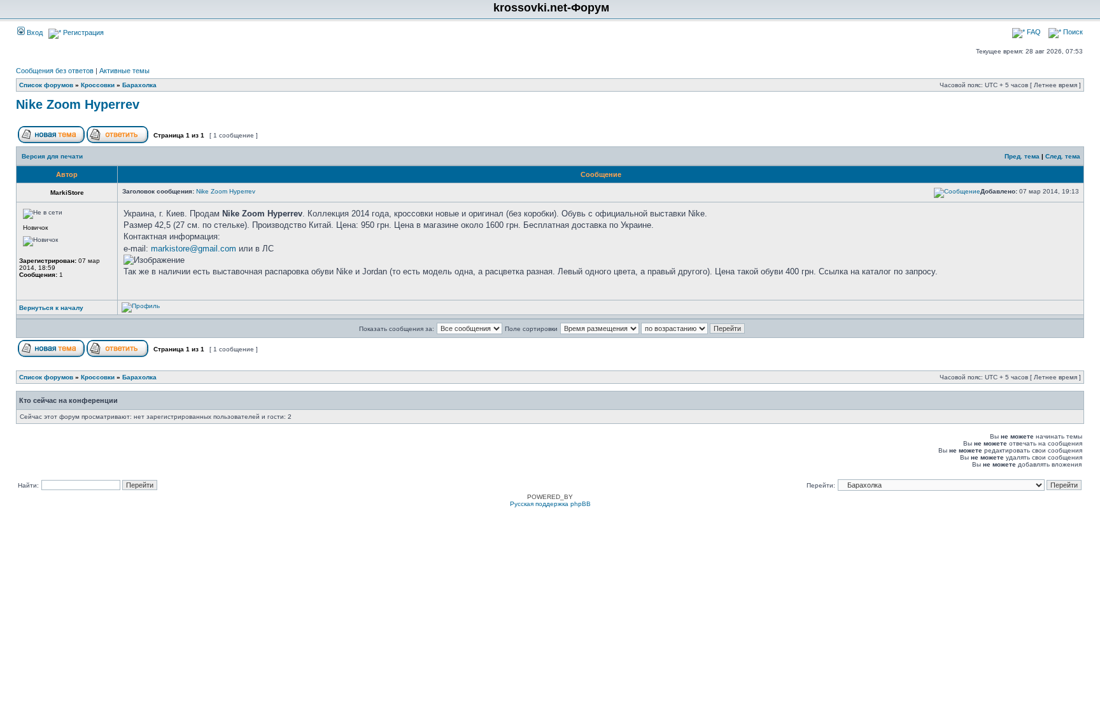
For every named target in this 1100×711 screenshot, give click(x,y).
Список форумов (46, 84)
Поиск (1072, 32)
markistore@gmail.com (193, 248)
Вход (34, 32)
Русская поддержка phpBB (550, 503)
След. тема (1062, 156)
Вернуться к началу (51, 307)
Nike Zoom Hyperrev (77, 104)
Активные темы (124, 70)
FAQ (1033, 32)
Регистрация (82, 32)
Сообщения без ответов (55, 70)
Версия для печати (52, 156)
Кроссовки (98, 84)
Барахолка (139, 84)
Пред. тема (1022, 156)
